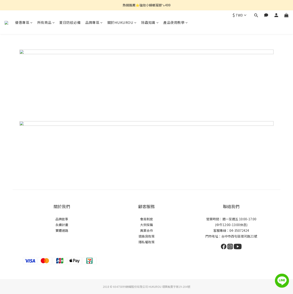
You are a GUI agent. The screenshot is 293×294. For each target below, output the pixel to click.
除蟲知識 (148, 22)
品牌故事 (61, 219)
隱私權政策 (146, 242)
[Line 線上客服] (282, 280)
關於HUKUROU (120, 22)
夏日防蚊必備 (70, 22)
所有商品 (44, 22)
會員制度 (146, 219)
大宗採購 (146, 224)
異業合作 (146, 230)
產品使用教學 (173, 22)
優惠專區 (22, 22)
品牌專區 (92, 22)
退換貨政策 (146, 236)
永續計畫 (61, 224)
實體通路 (61, 230)
